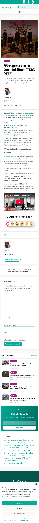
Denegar (19, 508)
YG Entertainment (13, 463)
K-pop (28, 450)
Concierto (30, 443)
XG (6, 463)
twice (32, 461)
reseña (18, 456)
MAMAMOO (15, 453)
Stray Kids (19, 461)
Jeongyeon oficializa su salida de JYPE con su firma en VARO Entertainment (22, 376)
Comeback (21, 442)
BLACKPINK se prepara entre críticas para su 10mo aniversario (21, 387)
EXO (10, 448)
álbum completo (12, 126)
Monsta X (6, 456)
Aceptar (19, 503)
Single (25, 458)
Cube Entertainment (18, 445)
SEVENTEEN (12, 458)
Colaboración (10, 443)
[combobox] (27, 7)
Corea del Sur (8, 445)
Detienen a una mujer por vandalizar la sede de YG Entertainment (22, 399)
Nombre (7, 318)
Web (5, 332)
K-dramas (20, 451)
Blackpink (26, 440)
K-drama (15, 451)
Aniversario (11, 440)
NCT (10, 456)
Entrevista (6, 448)
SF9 (5, 235)
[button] (36, 484)
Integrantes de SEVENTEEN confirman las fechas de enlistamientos (23, 364)
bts (5, 443)
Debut (26, 445)
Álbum (22, 463)
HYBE (17, 448)
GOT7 (13, 448)
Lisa (10, 453)
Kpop (6, 453)
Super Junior (26, 461)
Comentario (8, 294)
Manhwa (21, 453)
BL (21, 440)
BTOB (31, 440)
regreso (16, 184)
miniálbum (29, 453)
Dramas (32, 445)
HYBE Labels (22, 448)
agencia (8, 138)
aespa (5, 440)
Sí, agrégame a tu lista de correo (16, 340)
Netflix (14, 456)
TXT (5, 463)
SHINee (20, 458)
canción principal (10, 157)
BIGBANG (18, 440)
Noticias (7, 61)
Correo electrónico (10, 325)
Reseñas (23, 456)
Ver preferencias (19, 514)
